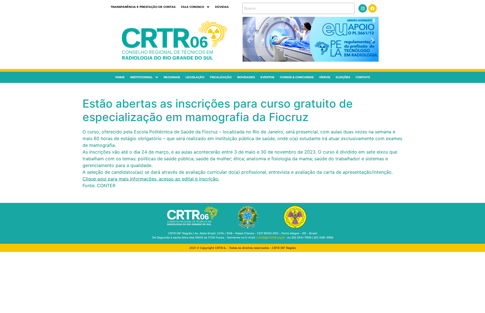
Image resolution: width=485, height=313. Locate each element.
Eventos (267, 77)
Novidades (246, 77)
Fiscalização (221, 77)
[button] (195, 7)
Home (120, 77)
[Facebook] (372, 8)
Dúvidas (221, 7)
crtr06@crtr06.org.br (270, 237)
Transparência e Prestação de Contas (143, 7)
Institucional (141, 77)
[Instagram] (362, 8)
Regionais (172, 77)
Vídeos (324, 77)
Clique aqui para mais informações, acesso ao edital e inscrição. (151, 179)
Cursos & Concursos (297, 77)
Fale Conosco (192, 7)
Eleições (343, 77)
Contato (363, 77)
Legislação (195, 77)
